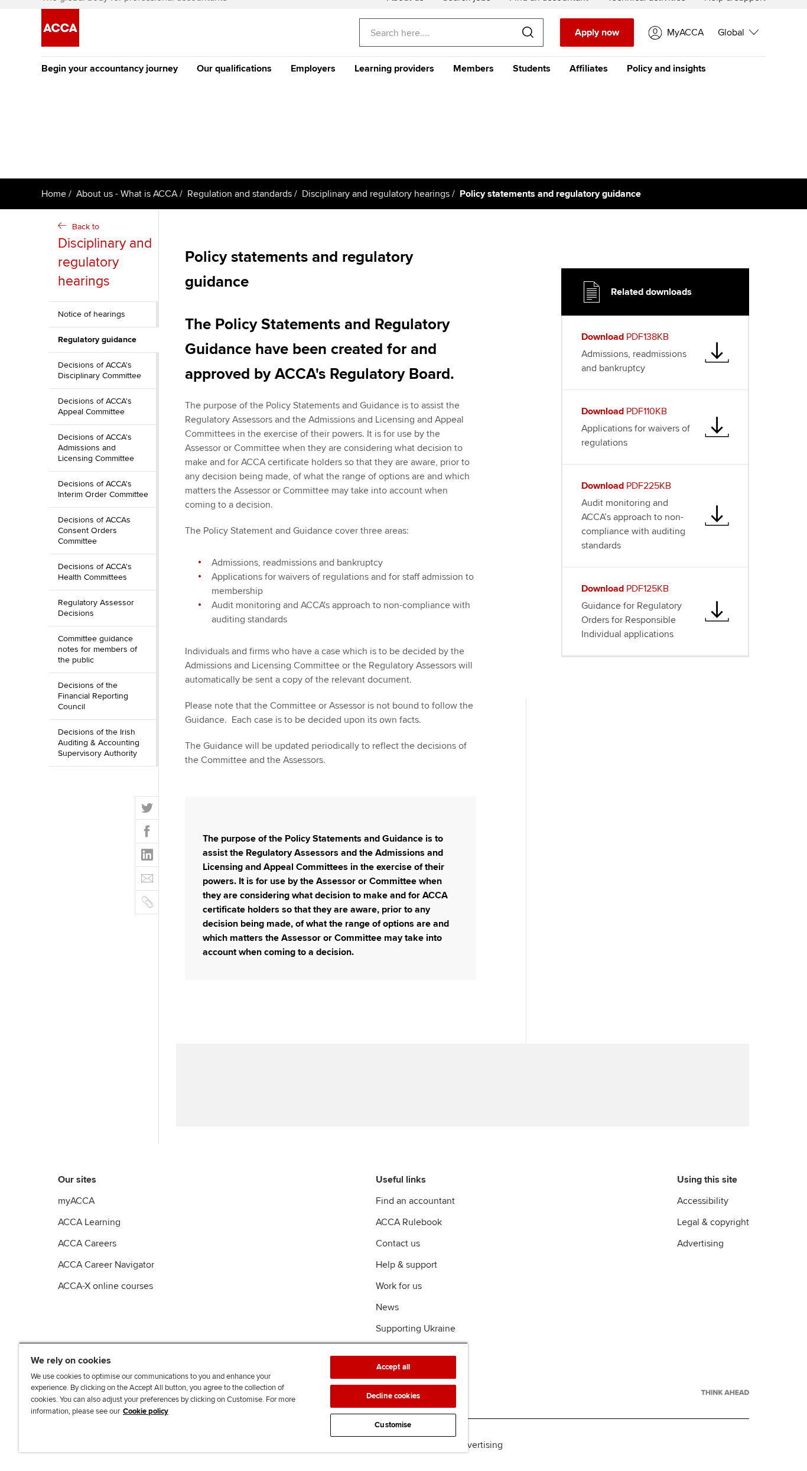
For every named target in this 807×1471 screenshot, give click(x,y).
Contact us (398, 1243)
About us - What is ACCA (126, 194)
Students (532, 68)
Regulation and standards (239, 194)
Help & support (406, 1265)
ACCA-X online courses (105, 1286)
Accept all (393, 1367)
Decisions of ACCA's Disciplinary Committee (99, 370)
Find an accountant (415, 1201)
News (387, 1307)
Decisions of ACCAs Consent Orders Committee (94, 530)
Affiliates (589, 68)
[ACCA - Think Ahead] (725, 1392)
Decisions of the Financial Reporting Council (93, 696)
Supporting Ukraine (415, 1328)
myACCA (76, 1201)
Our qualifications (234, 68)
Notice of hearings (91, 314)
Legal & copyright (713, 1222)
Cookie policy (145, 1411)
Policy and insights (666, 68)
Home (53, 194)
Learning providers (394, 68)
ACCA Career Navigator (106, 1265)
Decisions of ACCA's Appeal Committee (95, 406)
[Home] (60, 44)
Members (473, 68)
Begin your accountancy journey (109, 68)
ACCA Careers (87, 1243)
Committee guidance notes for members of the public (97, 649)
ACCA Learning (89, 1222)
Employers (313, 68)
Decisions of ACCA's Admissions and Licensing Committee (96, 447)
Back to (105, 256)
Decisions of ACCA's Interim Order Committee (103, 489)
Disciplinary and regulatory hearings (376, 194)
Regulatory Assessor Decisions (96, 608)
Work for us (399, 1286)
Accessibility (702, 1201)
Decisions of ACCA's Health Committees (95, 571)
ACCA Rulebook (409, 1222)
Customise (393, 1425)
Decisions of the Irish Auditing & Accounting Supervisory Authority (98, 742)
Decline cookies (393, 1396)
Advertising (700, 1243)
